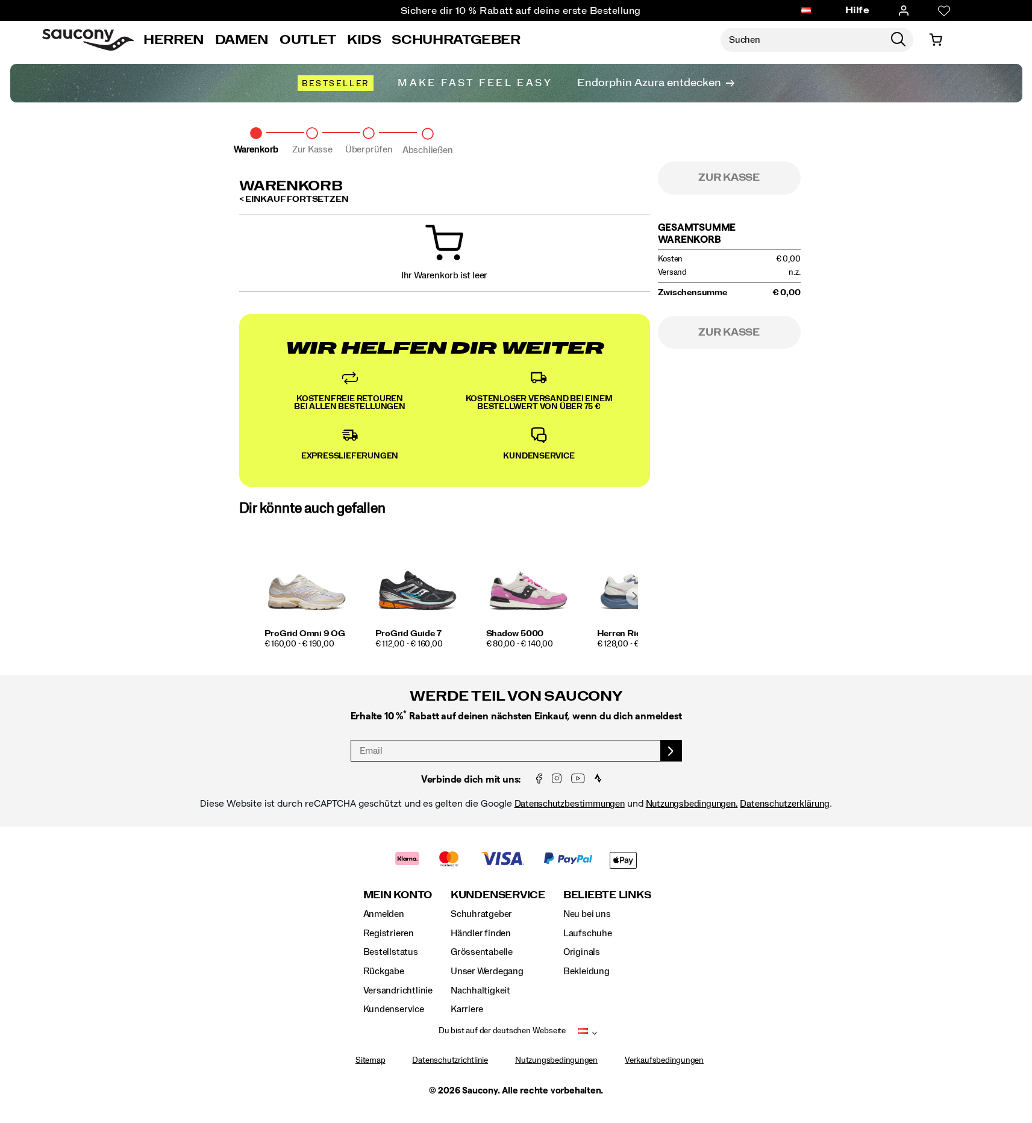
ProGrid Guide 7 (408, 634)
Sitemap (370, 1060)
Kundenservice (393, 1009)
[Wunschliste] (944, 11)
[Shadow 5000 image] (528, 585)
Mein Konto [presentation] (398, 895)
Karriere (467, 1009)
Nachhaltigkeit (480, 990)
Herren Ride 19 (627, 634)
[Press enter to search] (898, 40)
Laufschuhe (587, 933)
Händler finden (481, 933)
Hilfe (857, 10)
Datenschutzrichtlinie (450, 1060)
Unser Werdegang (487, 971)
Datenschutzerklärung (785, 804)
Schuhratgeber (481, 914)
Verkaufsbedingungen (664, 1060)
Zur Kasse (729, 177)
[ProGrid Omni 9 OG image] (306, 585)
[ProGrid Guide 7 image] (417, 585)
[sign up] (671, 751)
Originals (581, 952)
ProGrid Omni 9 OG (304, 634)
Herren (173, 39)
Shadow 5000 (515, 634)
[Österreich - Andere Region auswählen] (806, 11)
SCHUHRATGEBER (456, 39)
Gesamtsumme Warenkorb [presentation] (697, 233)
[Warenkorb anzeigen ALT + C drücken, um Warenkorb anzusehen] (935, 40)
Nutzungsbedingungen (556, 1060)
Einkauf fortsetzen (296, 199)
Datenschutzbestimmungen (569, 804)
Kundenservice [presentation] (498, 895)
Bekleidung (586, 971)
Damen (242, 39)
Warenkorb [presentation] (291, 186)
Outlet (308, 39)
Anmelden (383, 914)
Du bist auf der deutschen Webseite (502, 1031)
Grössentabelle (482, 952)
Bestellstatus (390, 952)
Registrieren (388, 933)
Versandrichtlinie (398, 990)
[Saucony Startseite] (88, 40)
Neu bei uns (587, 914)
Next (635, 596)
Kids (364, 39)
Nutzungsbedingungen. (692, 804)
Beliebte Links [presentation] (607, 895)
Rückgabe (383, 971)
